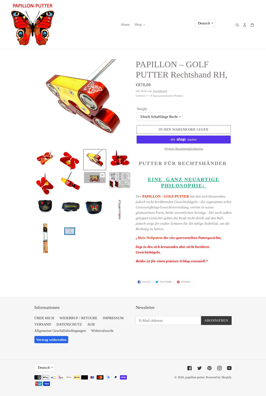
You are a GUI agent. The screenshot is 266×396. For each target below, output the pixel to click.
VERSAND (42, 324)
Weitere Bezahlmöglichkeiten (183, 149)
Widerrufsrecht (102, 331)
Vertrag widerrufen (51, 340)
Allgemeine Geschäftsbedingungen (60, 331)
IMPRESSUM (113, 318)
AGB (91, 324)
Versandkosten (160, 91)
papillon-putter (195, 377)
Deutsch (204, 23)
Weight (142, 109)
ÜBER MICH (44, 318)
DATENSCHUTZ (69, 324)
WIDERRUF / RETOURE (78, 318)
